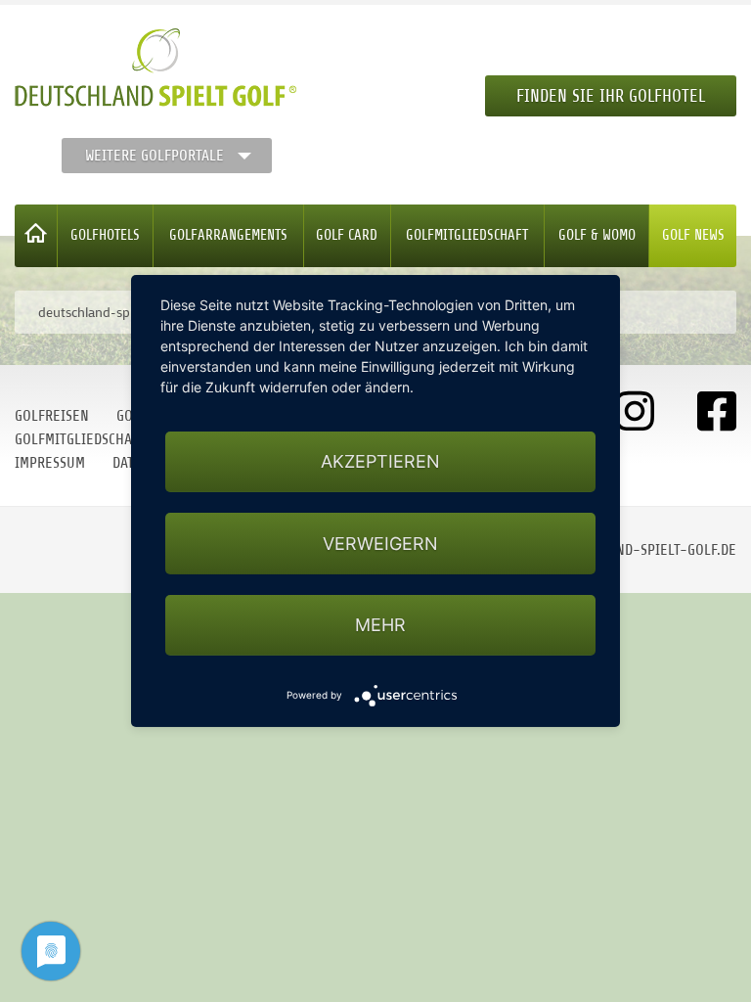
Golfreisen (52, 416)
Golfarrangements (228, 235)
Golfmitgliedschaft (467, 235)
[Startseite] (36, 236)
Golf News (693, 235)
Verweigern (380, 543)
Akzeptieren (380, 461)
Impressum (50, 463)
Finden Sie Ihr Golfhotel (610, 96)
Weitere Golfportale (154, 155)
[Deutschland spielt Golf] (155, 67)
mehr (380, 625)
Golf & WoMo (597, 235)
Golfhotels (105, 235)
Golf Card (346, 235)
